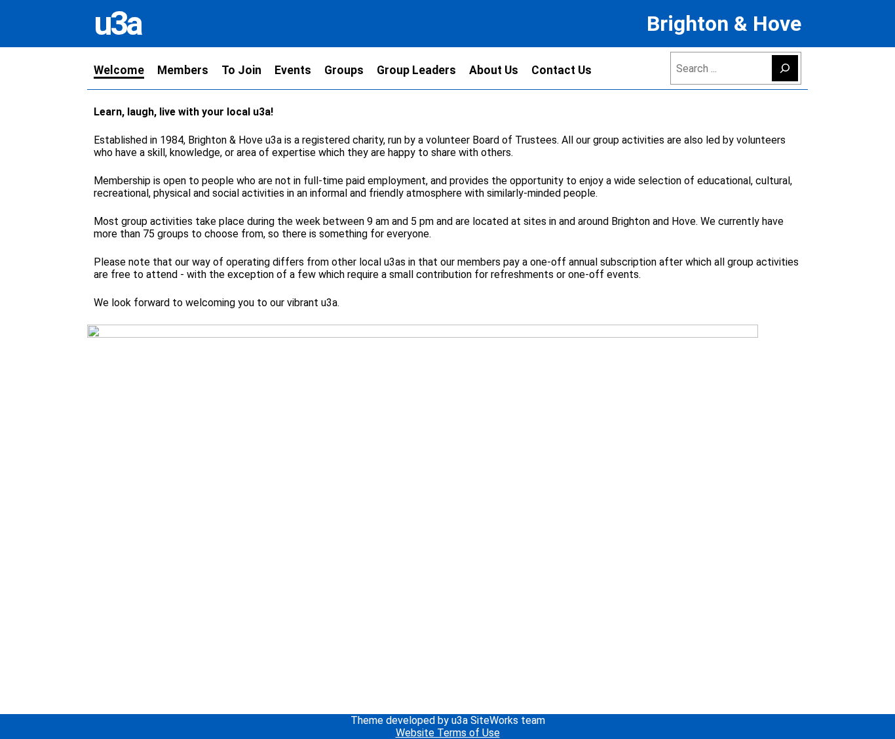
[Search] (785, 68)
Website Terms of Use (448, 733)
